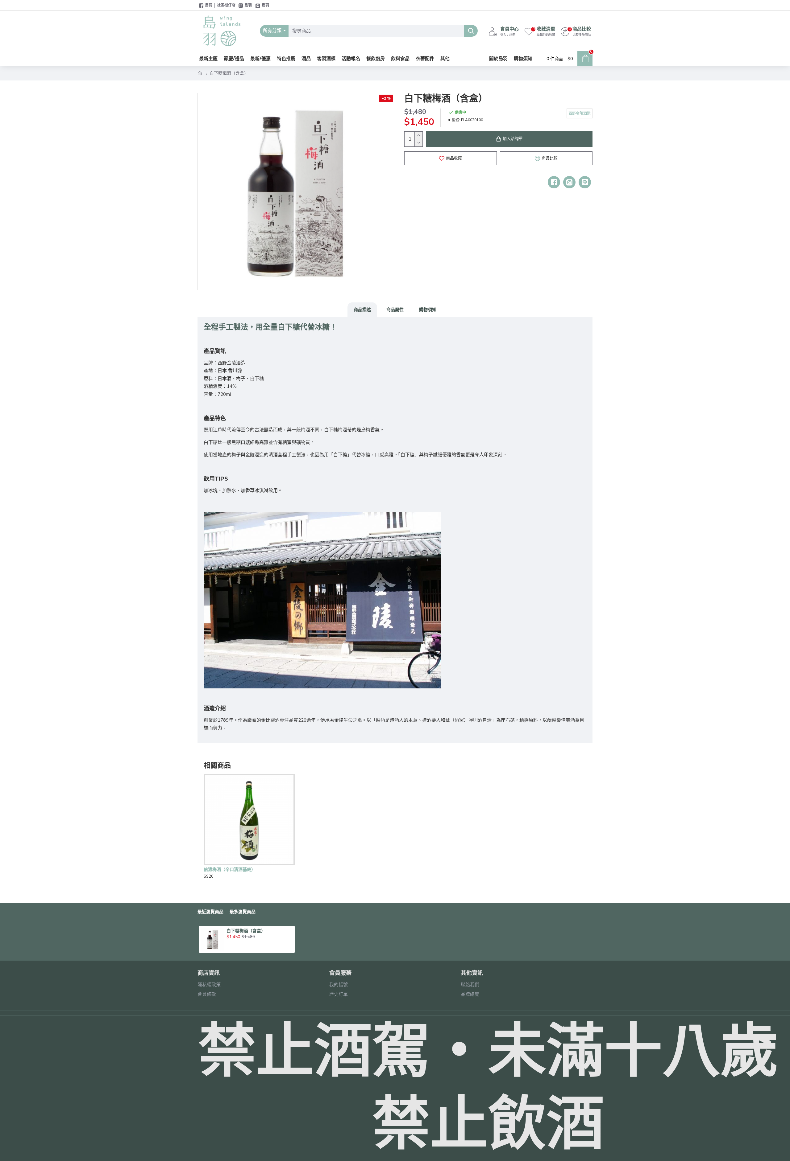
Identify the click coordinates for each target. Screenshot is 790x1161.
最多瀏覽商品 (243, 911)
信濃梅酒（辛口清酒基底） (230, 869)
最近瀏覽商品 (210, 911)
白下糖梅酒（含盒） (246, 930)
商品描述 (362, 309)
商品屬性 (395, 309)
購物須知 (427, 309)
